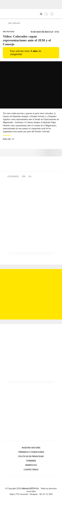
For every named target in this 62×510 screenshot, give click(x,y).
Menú (58, 14)
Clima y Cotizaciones (36, 13)
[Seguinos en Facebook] (26, 497)
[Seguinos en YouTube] (33, 497)
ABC (8, 13)
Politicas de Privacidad (31, 456)
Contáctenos (31, 470)
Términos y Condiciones (31, 452)
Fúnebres (31, 461)
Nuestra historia (31, 448)
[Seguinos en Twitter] (30, 497)
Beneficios (31, 465)
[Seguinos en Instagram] (36, 497)
